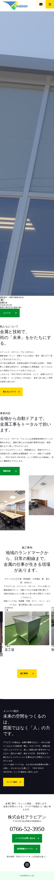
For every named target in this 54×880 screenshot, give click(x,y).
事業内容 (6, 471)
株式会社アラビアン (27, 817)
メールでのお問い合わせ (25, 838)
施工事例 (24, 673)
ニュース (6, 313)
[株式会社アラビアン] (15, 5)
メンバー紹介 (11, 782)
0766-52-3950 (27, 829)
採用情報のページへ (25, 849)
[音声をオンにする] (2, 300)
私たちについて (9, 392)
